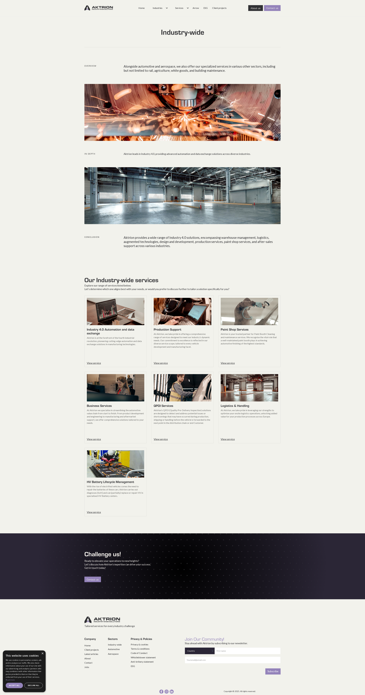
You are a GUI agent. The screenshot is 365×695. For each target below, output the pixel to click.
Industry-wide (115, 644)
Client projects (219, 8)
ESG (205, 8)
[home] (98, 8)
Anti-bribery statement (142, 661)
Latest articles (91, 654)
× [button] (42, 653)
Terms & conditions (140, 648)
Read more (10, 680)
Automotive (114, 649)
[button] (158, 8)
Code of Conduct (139, 653)
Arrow (196, 8)
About (87, 658)
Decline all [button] (33, 685)
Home (141, 8)
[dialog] (24, 671)
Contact (88, 662)
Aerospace (113, 653)
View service (94, 363)
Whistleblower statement (143, 657)
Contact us (272, 8)
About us (255, 8)
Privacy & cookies (139, 644)
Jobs (86, 667)
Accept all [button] (14, 685)
